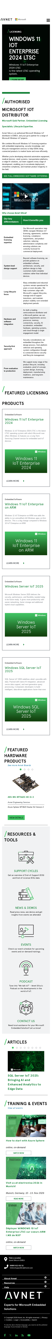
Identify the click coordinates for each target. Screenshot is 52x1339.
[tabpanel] (26, 62)
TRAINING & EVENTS (27, 1103)
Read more (18, 1198)
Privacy (44, 1318)
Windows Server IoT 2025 (24, 586)
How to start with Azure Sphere (25, 1140)
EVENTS (26, 944)
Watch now (18, 1153)
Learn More (12, 480)
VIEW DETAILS (16, 817)
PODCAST (26, 981)
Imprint (34, 1320)
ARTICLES (17, 1042)
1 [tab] (20, 771)
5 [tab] (28, 1050)
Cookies (9, 1320)
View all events (15, 1107)
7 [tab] (35, 1050)
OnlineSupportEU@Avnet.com (21, 1268)
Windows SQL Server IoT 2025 (23, 669)
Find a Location (15, 1258)
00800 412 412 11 (17, 1266)
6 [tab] (31, 1050)
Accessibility (25, 1320)
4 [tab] (31, 771)
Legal (16, 1320)
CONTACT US (26, 1021)
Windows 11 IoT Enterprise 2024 (24, 421)
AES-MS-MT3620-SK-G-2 (21, 796)
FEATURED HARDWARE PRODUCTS (16, 755)
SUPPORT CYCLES (26, 871)
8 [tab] (39, 1050)
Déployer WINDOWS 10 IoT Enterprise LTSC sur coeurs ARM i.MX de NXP (25, 1231)
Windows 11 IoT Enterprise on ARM (24, 505)
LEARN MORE (17, 79)
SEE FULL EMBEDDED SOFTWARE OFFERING (25, 175)
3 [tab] (28, 771)
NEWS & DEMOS (26, 907)
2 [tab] (24, 771)
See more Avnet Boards (19, 765)
